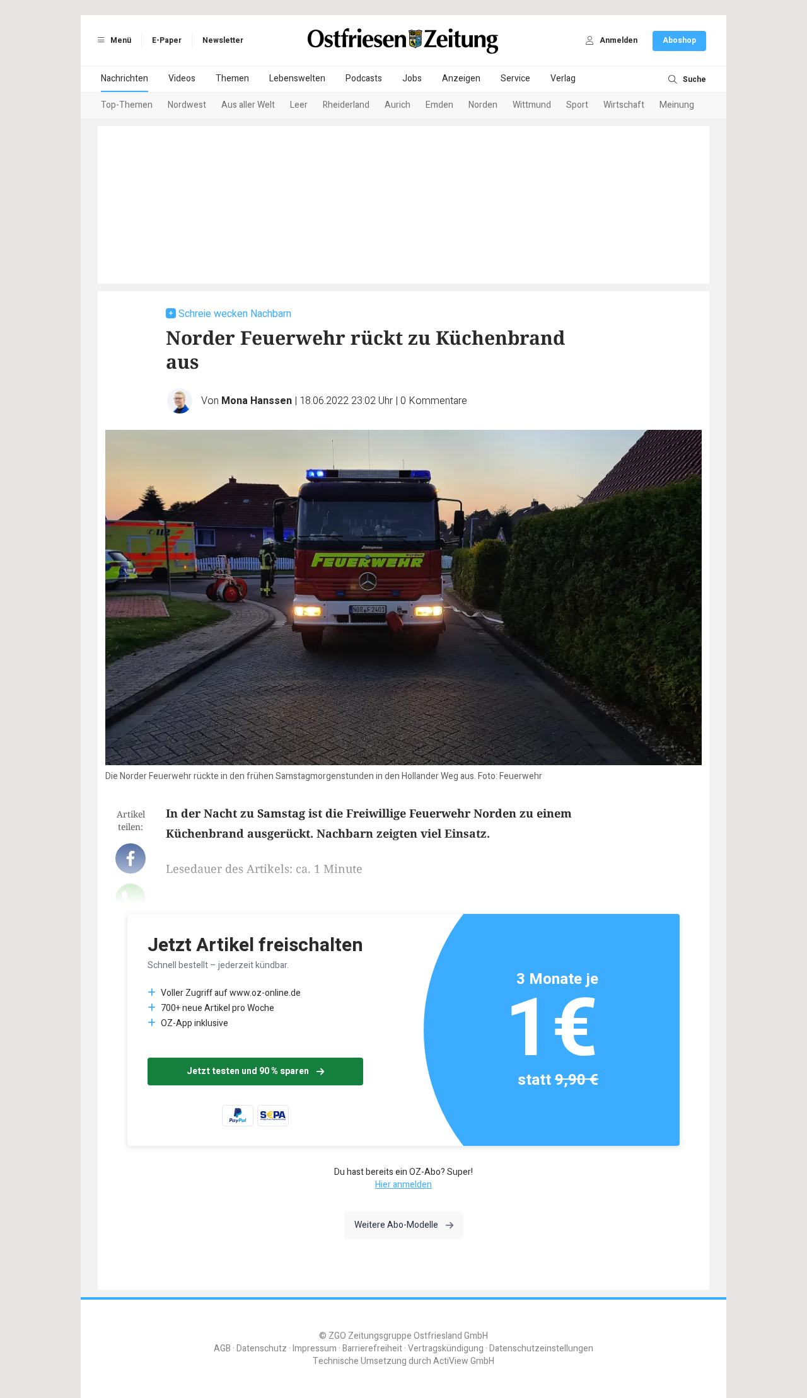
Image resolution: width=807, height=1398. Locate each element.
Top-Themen (127, 105)
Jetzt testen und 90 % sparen (248, 1071)
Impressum (315, 1348)
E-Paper (167, 40)
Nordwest (187, 105)
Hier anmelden (403, 1184)
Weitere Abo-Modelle (396, 1225)
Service (515, 78)
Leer (299, 105)
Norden (482, 105)
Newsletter (222, 40)
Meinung (676, 105)
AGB (222, 1348)
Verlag (563, 78)
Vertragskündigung (446, 1348)
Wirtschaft (623, 105)
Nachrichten (124, 78)
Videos (181, 78)
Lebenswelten (297, 78)
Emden (439, 105)
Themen (232, 78)
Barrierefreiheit (372, 1348)
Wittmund (532, 105)
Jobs (412, 78)
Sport (577, 105)
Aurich (397, 105)
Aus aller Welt (248, 105)
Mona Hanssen (256, 400)
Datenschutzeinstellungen (541, 1348)
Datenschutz (261, 1348)
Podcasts (363, 78)
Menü (119, 40)
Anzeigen (461, 78)
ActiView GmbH (463, 1361)
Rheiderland (346, 105)
